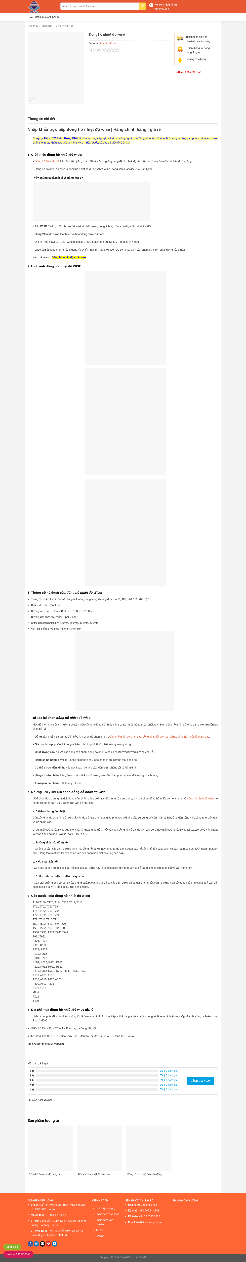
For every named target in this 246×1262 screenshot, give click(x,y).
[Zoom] (32, 100)
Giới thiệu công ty (106, 1208)
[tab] (41, 118)
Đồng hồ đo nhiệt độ (47, 161)
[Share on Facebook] (92, 50)
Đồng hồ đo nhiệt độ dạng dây (45, 1174)
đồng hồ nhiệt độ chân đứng (159, 736)
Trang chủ (33, 25)
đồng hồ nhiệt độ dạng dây (193, 736)
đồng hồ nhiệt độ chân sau (69, 257)
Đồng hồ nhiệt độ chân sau (125, 736)
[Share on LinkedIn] (116, 50)
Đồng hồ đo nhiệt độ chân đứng (144, 1174)
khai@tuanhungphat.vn (149, 1222)
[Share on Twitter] (98, 50)
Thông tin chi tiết (41, 119)
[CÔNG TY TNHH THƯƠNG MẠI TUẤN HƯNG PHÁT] (41, 6)
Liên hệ (100, 1236)
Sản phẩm (47, 25)
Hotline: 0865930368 (18, 1254)
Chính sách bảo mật (107, 1214)
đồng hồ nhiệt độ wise (200, 798)
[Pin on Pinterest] (110, 50)
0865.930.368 (161, 8)
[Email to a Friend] (104, 50)
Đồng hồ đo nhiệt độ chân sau (94, 1174)
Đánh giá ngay (201, 1081)
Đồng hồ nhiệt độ (64, 25)
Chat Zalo (12, 1246)
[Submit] (142, 6)
